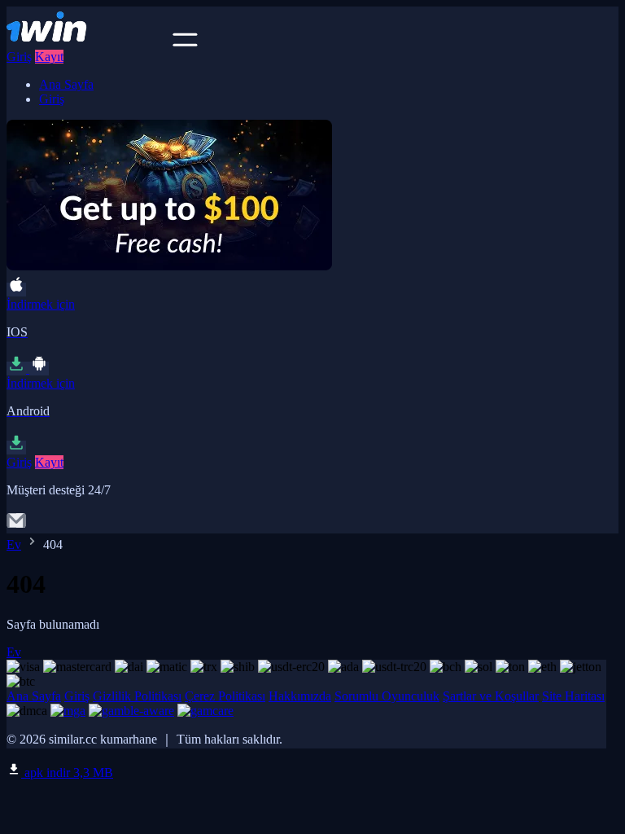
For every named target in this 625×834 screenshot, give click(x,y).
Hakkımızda (300, 696)
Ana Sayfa (66, 84)
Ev (14, 544)
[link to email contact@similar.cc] (16, 526)
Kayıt (49, 57)
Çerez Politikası (225, 696)
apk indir (67, 772)
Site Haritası (573, 696)
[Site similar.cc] (88, 42)
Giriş (19, 57)
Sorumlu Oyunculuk (386, 696)
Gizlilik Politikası (137, 696)
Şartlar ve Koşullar (491, 696)
